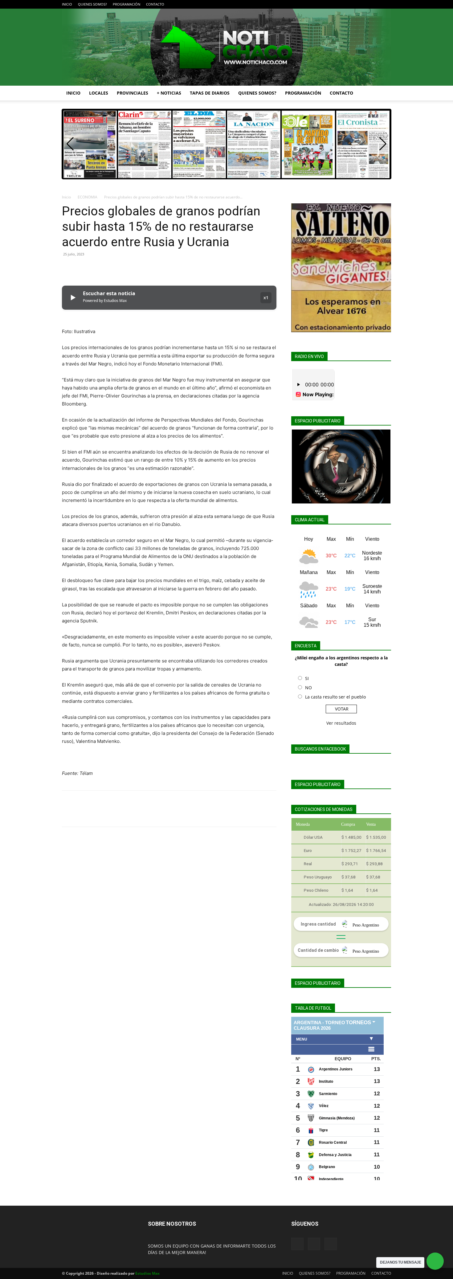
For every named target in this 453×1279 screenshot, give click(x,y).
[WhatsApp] (110, 268)
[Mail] (376, 4)
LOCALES (98, 93)
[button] (383, 93)
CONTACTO (155, 4)
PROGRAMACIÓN (126, 4)
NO (308, 687)
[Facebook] (366, 4)
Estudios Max (147, 1273)
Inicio (66, 197)
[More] (125, 268)
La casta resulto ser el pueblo (335, 697)
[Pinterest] (96, 268)
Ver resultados (341, 723)
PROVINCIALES (132, 93)
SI (307, 678)
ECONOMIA (87, 197)
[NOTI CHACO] (226, 47)
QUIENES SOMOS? (92, 4)
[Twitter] (386, 4)
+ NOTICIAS (169, 93)
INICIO (67, 4)
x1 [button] (265, 297)
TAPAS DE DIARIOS (210, 93)
